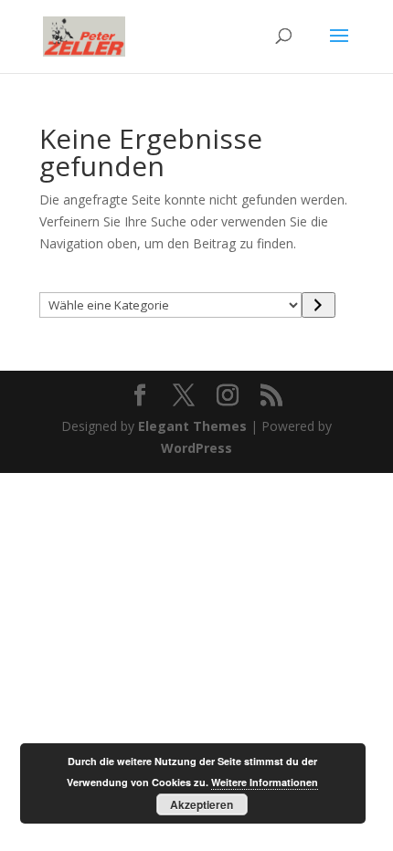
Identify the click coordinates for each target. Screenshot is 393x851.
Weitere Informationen (264, 782)
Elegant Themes (192, 426)
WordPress (196, 448)
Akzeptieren (201, 804)
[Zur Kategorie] (318, 305)
